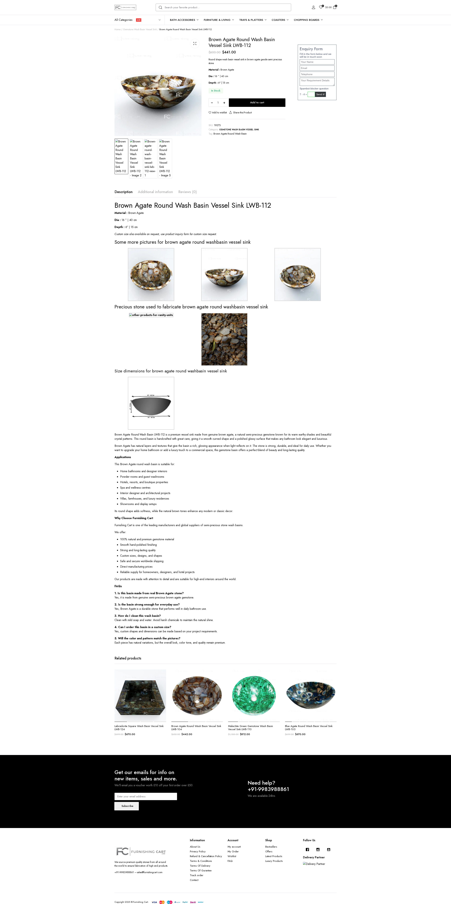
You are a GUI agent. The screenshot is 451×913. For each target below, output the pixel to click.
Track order (196, 875)
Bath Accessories (182, 20)
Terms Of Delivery (200, 866)
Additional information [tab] (155, 191)
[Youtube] (329, 849)
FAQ (230, 861)
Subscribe (127, 806)
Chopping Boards (306, 20)
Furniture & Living (217, 20)
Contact (194, 880)
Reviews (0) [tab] (187, 191)
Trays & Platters (251, 20)
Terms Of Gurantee (201, 870)
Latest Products (273, 856)
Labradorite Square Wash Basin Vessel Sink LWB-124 (139, 727)
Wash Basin (146, 435)
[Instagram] (319, 849)
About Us (195, 847)
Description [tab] (124, 191)
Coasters (278, 20)
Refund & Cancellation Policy (206, 856)
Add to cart (257, 102)
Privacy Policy (198, 851)
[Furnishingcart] (125, 7)
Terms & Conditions (201, 861)
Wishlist (232, 856)
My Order (233, 851)
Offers (268, 851)
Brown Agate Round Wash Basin (230, 133)
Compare (163, 689)
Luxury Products (274, 861)
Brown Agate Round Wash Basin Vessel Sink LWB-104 (196, 727)
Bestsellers (271, 847)
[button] (194, 43)
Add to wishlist (219, 112)
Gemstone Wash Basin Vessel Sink (140, 29)
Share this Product (242, 112)
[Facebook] (308, 849)
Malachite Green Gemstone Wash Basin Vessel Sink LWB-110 (250, 727)
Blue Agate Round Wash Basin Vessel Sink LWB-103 (308, 727)
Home (118, 29)
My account (234, 847)
